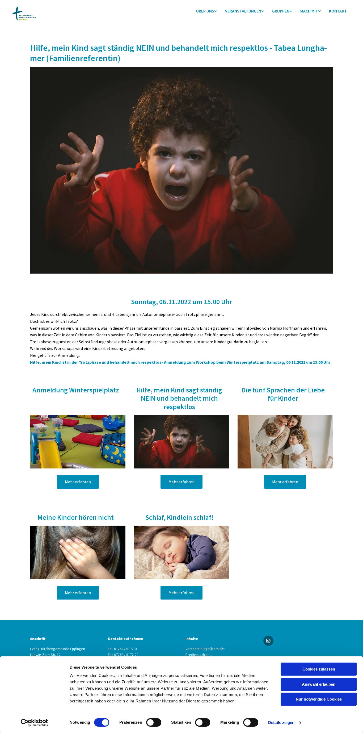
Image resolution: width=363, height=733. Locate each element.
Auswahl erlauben (318, 684)
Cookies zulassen (318, 669)
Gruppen (280, 11)
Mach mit (309, 11)
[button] (78, 482)
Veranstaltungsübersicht (205, 648)
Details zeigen (281, 722)
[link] (206, 11)
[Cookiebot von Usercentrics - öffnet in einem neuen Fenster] (34, 723)
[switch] (153, 722)
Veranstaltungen (243, 11)
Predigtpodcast (198, 654)
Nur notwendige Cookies (319, 699)
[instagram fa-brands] (268, 641)
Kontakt (338, 11)
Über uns (205, 11)
